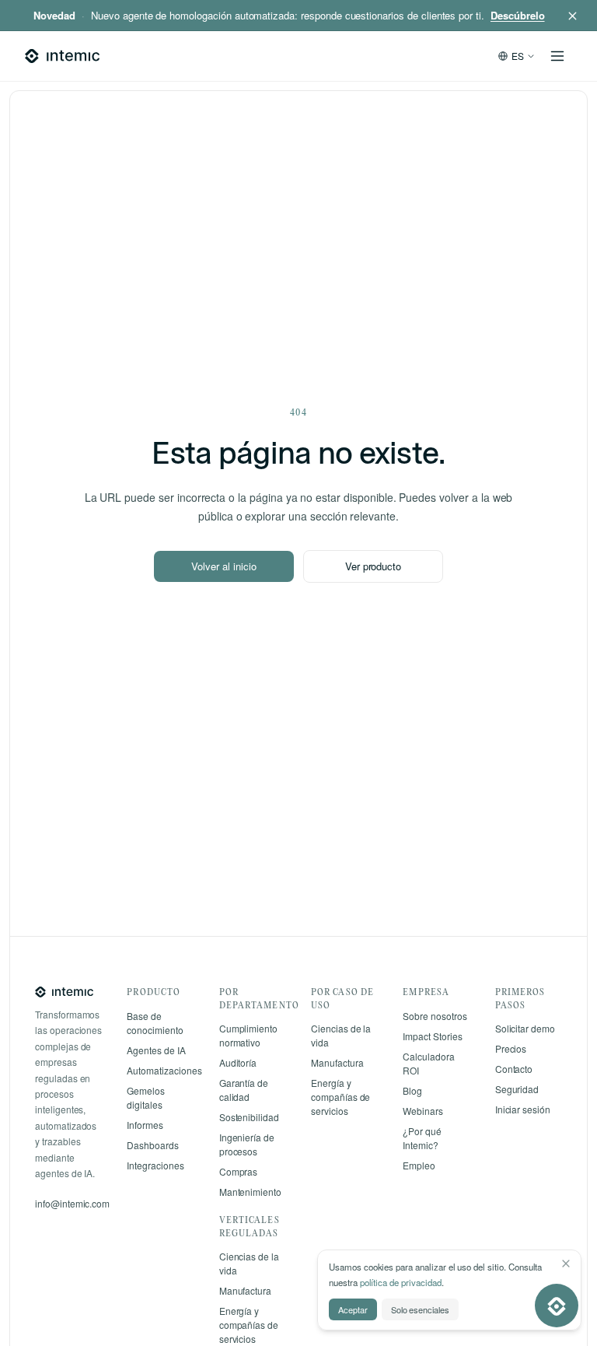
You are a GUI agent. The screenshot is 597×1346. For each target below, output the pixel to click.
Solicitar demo (525, 1028)
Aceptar (353, 1309)
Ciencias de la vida (249, 1263)
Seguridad (517, 1088)
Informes (145, 1124)
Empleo (419, 1165)
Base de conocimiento (155, 1022)
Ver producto (373, 566)
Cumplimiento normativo (248, 1035)
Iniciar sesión (522, 1109)
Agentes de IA (156, 1050)
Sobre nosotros (434, 1015)
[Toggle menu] (557, 56)
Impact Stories (432, 1036)
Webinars (423, 1110)
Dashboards (153, 1144)
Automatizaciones (160, 1070)
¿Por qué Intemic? (422, 1137)
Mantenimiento (250, 1191)
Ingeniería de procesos (246, 1144)
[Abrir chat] (556, 1305)
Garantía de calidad (243, 1089)
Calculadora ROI (428, 1063)
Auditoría (238, 1062)
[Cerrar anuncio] (572, 15)
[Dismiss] (565, 1263)
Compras (238, 1171)
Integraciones (155, 1165)
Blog (412, 1090)
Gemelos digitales (146, 1097)
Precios (511, 1048)
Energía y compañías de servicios (248, 1324)
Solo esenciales (420, 1309)
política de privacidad (401, 1282)
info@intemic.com (72, 1203)
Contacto (514, 1068)
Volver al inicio (223, 566)
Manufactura (245, 1290)
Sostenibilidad (249, 1116)
